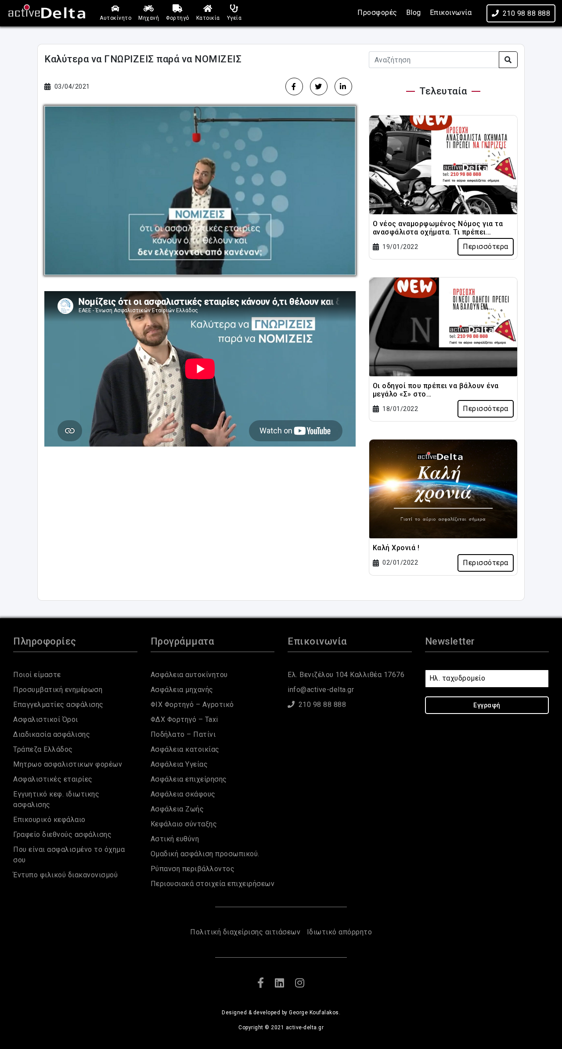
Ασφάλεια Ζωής (177, 809)
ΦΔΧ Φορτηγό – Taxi (184, 719)
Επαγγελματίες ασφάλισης (58, 704)
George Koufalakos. (314, 1012)
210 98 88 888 (527, 13)
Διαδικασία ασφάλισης (51, 734)
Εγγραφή (487, 705)
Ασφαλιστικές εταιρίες (53, 779)
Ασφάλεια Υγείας (179, 764)
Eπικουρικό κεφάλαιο (49, 819)
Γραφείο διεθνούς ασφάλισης (62, 834)
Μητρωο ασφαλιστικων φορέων (67, 764)
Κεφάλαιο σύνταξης (184, 824)
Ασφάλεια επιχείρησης (189, 779)
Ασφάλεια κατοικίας (185, 749)
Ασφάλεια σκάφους (183, 794)
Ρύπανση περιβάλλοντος (193, 869)
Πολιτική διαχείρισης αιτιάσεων (245, 932)
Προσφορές (377, 12)
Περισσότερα (485, 246)
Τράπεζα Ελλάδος (43, 749)
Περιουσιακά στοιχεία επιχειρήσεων (213, 884)
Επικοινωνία (451, 12)
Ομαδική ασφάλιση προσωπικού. (205, 854)
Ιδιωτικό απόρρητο (339, 932)
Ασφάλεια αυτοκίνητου (189, 674)
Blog (413, 12)
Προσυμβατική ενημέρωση (57, 689)
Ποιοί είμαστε (37, 674)
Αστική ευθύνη (175, 839)
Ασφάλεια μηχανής (182, 689)
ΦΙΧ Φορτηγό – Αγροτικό (192, 704)
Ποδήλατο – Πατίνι (183, 734)
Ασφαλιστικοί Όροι (45, 719)
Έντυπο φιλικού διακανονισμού (65, 875)
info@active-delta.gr (321, 689)
